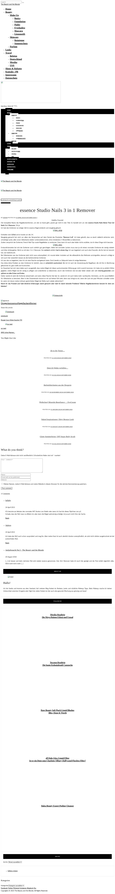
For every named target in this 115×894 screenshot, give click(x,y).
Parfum (13, 46)
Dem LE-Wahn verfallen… (57, 368)
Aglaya (8, 525)
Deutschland (16, 59)
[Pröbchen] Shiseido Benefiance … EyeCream (57, 402)
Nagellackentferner (27, 303)
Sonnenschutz (21, 43)
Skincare (14, 37)
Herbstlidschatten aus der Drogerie (57, 385)
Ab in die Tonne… (57, 351)
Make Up (14, 15)
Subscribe (10, 169)
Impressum (10, 75)
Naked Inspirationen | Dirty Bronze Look (57, 419)
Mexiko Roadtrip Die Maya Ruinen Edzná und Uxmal (57, 615)
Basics (17, 18)
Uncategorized (5, 202)
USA (12, 65)
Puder (17, 24)
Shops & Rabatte (13, 68)
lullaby (8, 500)
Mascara (18, 31)
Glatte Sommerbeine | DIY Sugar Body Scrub (57, 437)
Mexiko (13, 62)
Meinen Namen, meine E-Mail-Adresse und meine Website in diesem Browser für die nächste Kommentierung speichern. (45, 484)
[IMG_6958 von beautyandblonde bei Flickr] (57, 230)
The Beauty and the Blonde (10, 4)
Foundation (19, 21)
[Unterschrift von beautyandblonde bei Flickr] (57, 295)
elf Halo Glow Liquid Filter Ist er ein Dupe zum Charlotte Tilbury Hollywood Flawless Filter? (57, 759)
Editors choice (13, 871)
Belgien (13, 56)
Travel (8, 53)
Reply (7, 518)
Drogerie (5, 303)
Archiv (5, 862)
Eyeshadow (19, 27)
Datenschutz (11, 78)
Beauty (8, 12)
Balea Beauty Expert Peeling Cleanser (57, 806)
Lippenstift (19, 34)
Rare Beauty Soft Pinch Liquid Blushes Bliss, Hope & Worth (57, 711)
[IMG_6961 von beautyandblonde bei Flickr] (57, 245)
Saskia (5, 217)
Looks (8, 49)
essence (14, 303)
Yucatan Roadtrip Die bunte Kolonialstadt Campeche (57, 663)
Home (8, 9)
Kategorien (4, 885)
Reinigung (19, 40)
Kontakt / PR (11, 71)
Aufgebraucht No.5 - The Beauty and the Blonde (24, 550)
